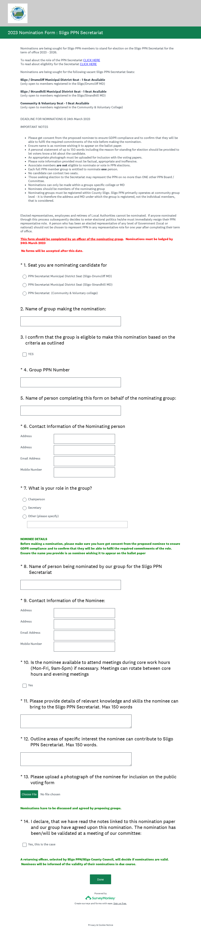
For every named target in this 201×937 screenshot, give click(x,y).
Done (100, 879)
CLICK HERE (91, 60)
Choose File (29, 794)
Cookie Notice (106, 925)
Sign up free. (120, 903)
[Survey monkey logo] (100, 898)
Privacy (92, 925)
